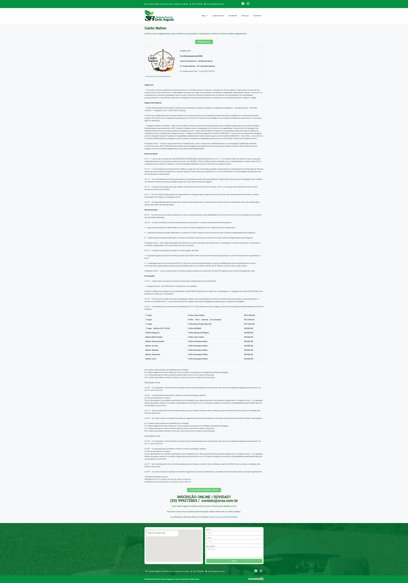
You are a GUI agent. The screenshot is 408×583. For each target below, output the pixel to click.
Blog (204, 15)
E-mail (208, 538)
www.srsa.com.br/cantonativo (158, 76)
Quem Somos (218, 15)
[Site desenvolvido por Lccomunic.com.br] (256, 579)
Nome (208, 529)
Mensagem (210, 546)
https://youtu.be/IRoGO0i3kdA (223, 517)
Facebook (233, 15)
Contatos (257, 15)
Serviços (245, 15)
